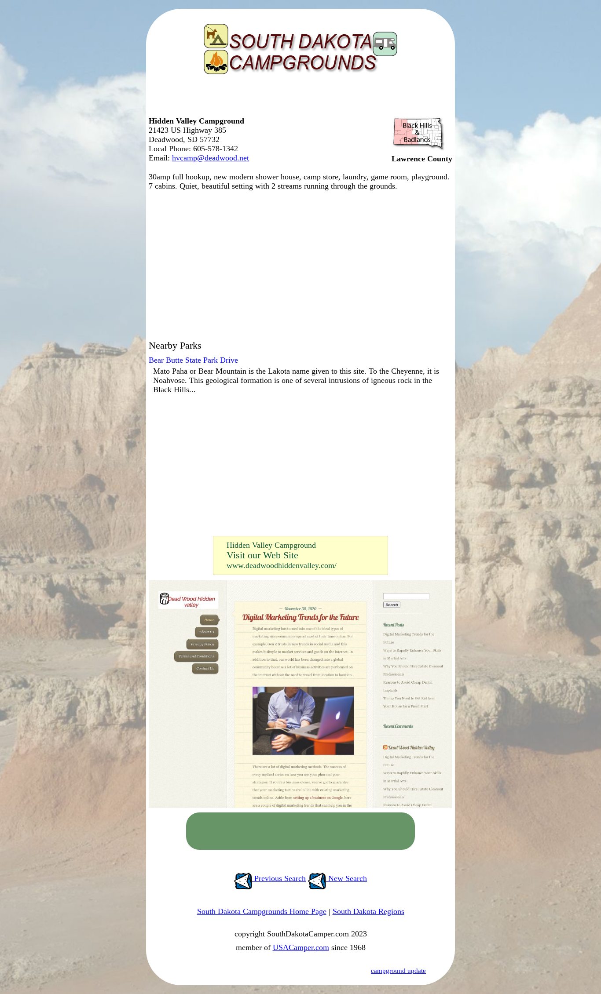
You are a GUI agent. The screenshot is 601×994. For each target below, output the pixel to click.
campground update (398, 970)
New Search (346, 878)
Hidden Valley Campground (271, 545)
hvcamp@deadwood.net (210, 157)
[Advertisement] (298, 99)
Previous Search (279, 878)
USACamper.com (301, 947)
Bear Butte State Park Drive (193, 360)
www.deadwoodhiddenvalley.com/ (282, 565)
